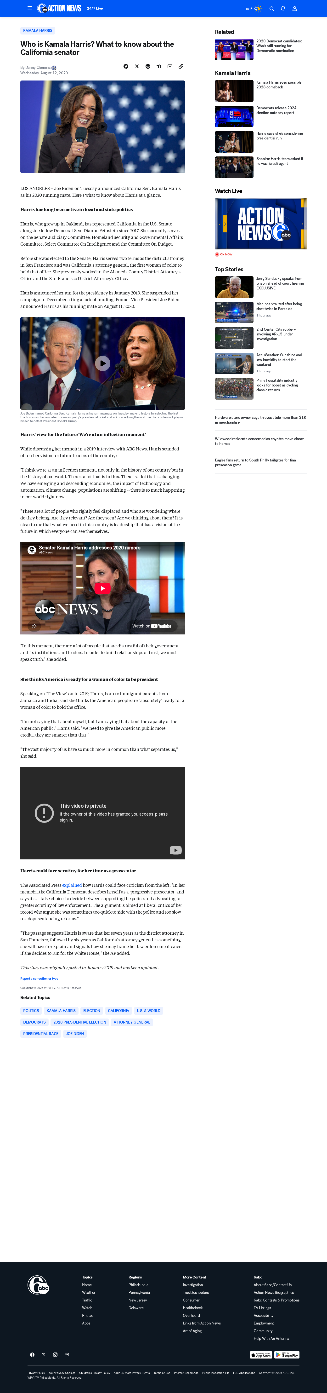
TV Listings (262, 1308)
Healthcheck (193, 1308)
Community (263, 1331)
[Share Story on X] (137, 66)
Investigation (193, 1285)
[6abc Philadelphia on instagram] (55, 1355)
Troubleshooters (196, 1293)
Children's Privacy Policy (94, 1372)
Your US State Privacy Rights (132, 1372)
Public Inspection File (215, 1372)
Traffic (87, 1300)
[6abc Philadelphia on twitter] (44, 1355)
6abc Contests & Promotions (276, 1300)
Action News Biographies (274, 1293)
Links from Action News (202, 1323)
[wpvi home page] (38, 1285)
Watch (87, 1308)
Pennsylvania (139, 1293)
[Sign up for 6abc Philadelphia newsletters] (67, 1355)
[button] (30, 8)
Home (87, 1285)
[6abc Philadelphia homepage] (59, 8)
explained (72, 885)
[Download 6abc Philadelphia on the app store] (261, 1355)
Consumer (191, 1300)
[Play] (260, 223)
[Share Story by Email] (170, 66)
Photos (87, 1316)
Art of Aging (192, 1331)
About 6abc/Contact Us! (273, 1285)
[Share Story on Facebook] (126, 66)
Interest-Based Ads (186, 1372)
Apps (86, 1323)
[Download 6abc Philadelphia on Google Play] (286, 1355)
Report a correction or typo (39, 978)
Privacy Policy (36, 1372)
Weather (89, 1293)
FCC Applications (244, 1372)
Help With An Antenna (271, 1339)
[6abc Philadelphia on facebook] (32, 1355)
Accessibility (263, 1316)
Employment (264, 1323)
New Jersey (138, 1300)
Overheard (191, 1316)
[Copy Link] (181, 66)
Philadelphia (138, 1285)
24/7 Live (95, 8)
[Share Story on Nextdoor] (159, 66)
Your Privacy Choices (62, 1372)
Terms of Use (162, 1372)
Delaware (136, 1308)
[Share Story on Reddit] (148, 66)
